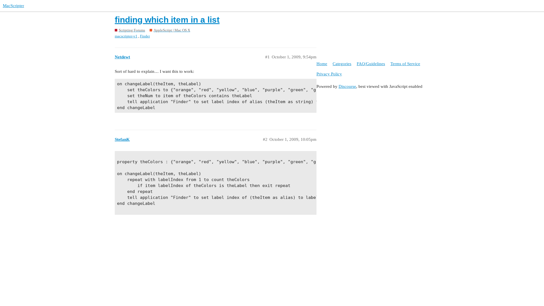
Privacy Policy (329, 74)
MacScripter (13, 5)
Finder (145, 36)
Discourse (347, 86)
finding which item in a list (167, 19)
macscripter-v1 (126, 36)
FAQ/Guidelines (371, 63)
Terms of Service (405, 63)
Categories (342, 63)
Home (321, 63)
